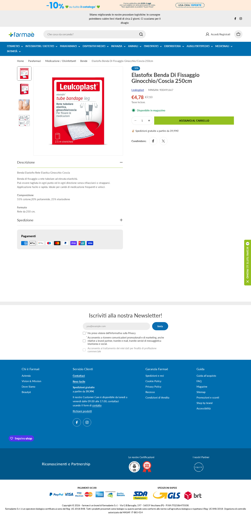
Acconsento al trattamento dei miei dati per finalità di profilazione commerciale (122, 350)
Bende (83, 60)
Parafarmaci (34, 60)
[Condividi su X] (163, 141)
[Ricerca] (141, 34)
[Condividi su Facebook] (153, 141)
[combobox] (94, 34)
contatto (97, 405)
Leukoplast (137, 89)
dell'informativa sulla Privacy (121, 333)
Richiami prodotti (82, 411)
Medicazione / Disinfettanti (60, 60)
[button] (247, 262)
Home (20, 60)
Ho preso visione (112, 333)
